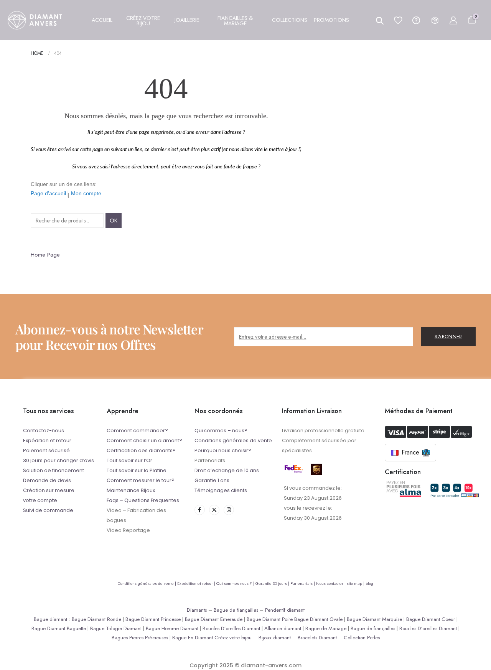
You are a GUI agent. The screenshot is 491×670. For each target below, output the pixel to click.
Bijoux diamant (275, 637)
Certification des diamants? (141, 450)
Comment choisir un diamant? (144, 440)
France (410, 452)
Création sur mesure (48, 490)
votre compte (40, 500)
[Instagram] (229, 510)
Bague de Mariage (325, 628)
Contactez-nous (43, 430)
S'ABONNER (448, 336)
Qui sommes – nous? (220, 430)
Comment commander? (137, 430)
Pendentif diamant (285, 610)
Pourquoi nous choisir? (222, 450)
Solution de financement (53, 470)
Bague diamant (50, 619)
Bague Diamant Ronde (96, 619)
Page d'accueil (48, 193)
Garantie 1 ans (211, 480)
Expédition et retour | (196, 583)
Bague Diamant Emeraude (213, 619)
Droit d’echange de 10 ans (226, 470)
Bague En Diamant (192, 637)
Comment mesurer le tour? (141, 480)
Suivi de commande (48, 510)
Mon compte (86, 193)
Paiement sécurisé (46, 450)
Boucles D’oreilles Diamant (231, 628)
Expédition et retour (47, 440)
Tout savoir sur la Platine (136, 470)
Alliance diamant (282, 628)
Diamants (197, 610)
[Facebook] (199, 510)
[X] (214, 510)
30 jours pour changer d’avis (58, 460)
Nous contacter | (331, 583)
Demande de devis (47, 480)
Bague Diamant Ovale (318, 619)
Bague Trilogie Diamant (116, 628)
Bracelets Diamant (317, 637)
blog (369, 583)
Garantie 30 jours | (272, 583)
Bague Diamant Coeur (430, 619)
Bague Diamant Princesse (153, 619)
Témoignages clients (220, 490)
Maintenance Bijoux (131, 490)
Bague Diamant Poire (270, 619)
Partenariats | (303, 583)
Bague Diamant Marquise (374, 619)
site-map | (356, 583)
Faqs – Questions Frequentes (143, 500)
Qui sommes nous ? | (235, 583)
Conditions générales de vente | (147, 583)
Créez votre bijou (233, 637)
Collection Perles (362, 637)
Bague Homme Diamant (172, 628)
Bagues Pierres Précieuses (140, 637)
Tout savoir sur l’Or (129, 460)
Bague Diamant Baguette (58, 628)
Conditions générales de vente (233, 440)
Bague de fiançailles (236, 610)
